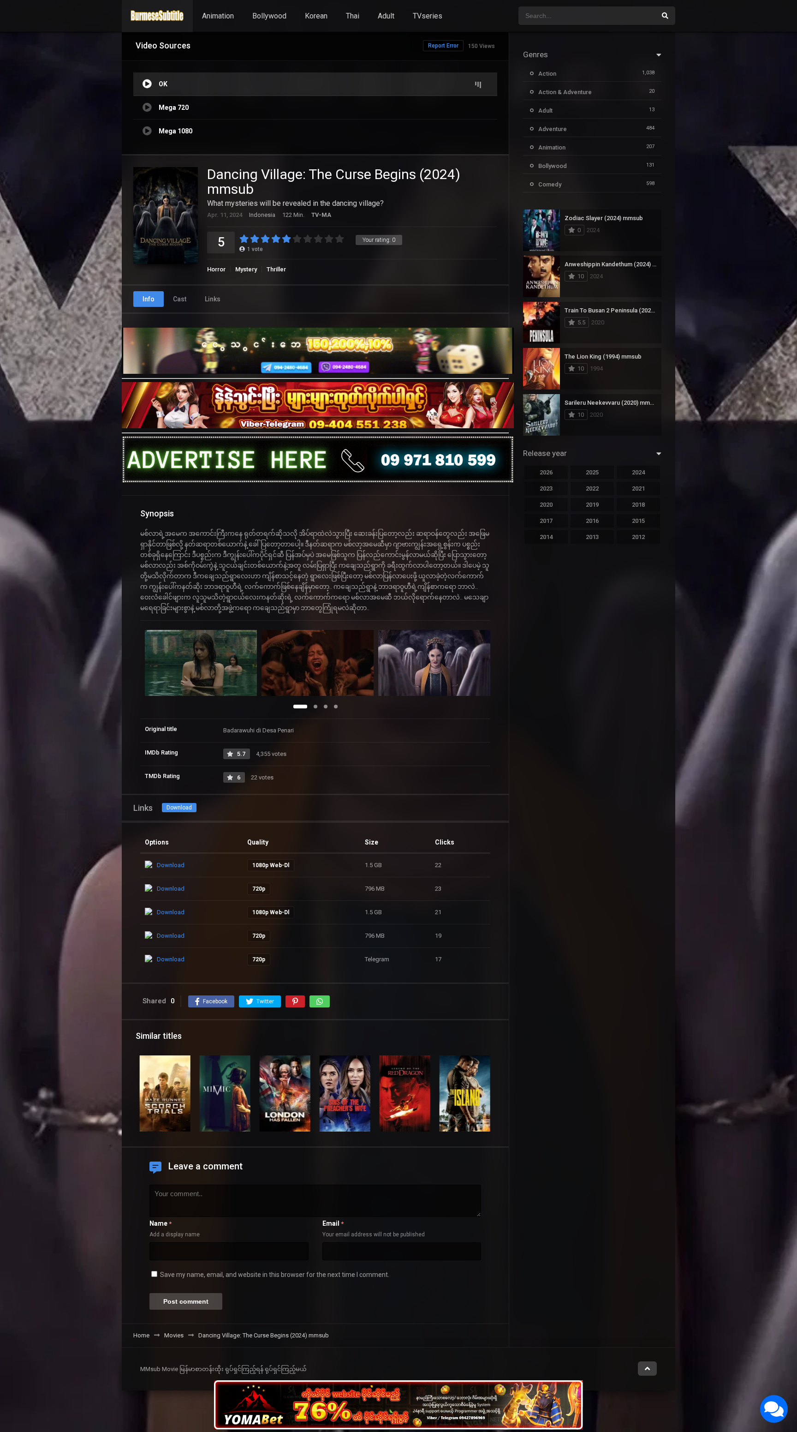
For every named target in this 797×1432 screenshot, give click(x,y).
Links (212, 299)
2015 (638, 520)
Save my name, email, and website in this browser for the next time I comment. (274, 1274)
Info (149, 299)
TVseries (427, 16)
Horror (216, 269)
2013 (592, 536)
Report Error (443, 45)
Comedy (549, 184)
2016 (592, 520)
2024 (638, 472)
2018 (638, 504)
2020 (546, 504)
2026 (546, 472)
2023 (546, 488)
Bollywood (269, 16)
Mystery (246, 269)
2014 (546, 536)
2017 (546, 520)
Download (179, 807)
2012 (638, 536)
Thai (352, 16)
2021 (638, 488)
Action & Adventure (565, 92)
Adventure (552, 129)
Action (547, 73)
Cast (179, 299)
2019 (592, 504)
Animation (218, 16)
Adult (386, 16)
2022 (592, 488)
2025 (592, 472)
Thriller (276, 269)
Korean (316, 16)
